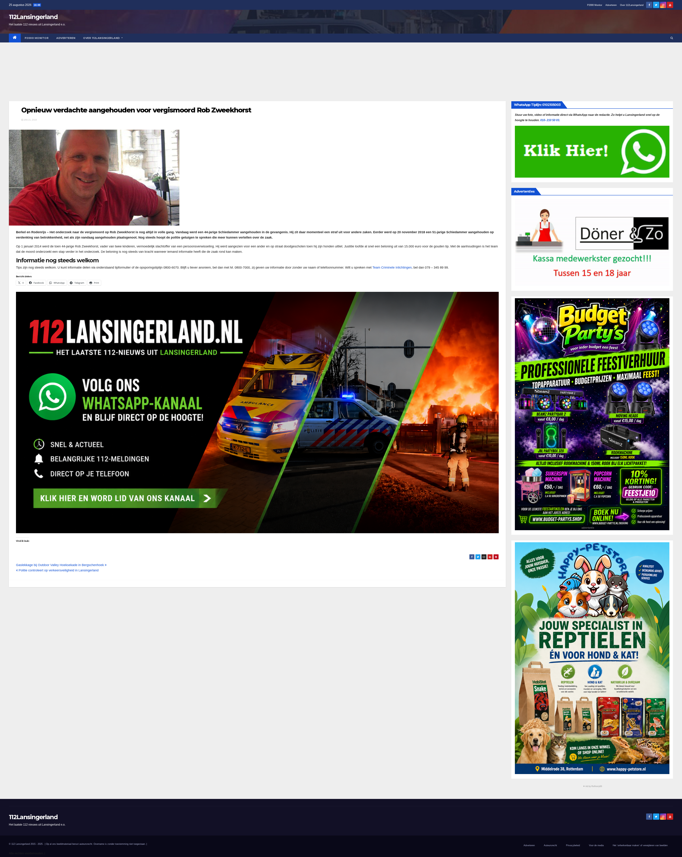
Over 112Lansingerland (631, 5)
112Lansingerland (33, 17)
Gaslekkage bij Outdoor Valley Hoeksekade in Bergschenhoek (60, 565)
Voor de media (596, 845)
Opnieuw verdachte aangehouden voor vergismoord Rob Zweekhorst (136, 110)
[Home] (15, 38)
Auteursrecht (550, 845)
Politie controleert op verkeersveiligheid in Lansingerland (58, 570)
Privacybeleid (573, 845)
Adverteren (611, 5)
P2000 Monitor (594, 5)
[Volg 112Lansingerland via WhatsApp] (257, 412)
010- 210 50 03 (549, 120)
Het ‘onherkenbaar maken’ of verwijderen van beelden (640, 845)
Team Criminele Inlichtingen (392, 267)
